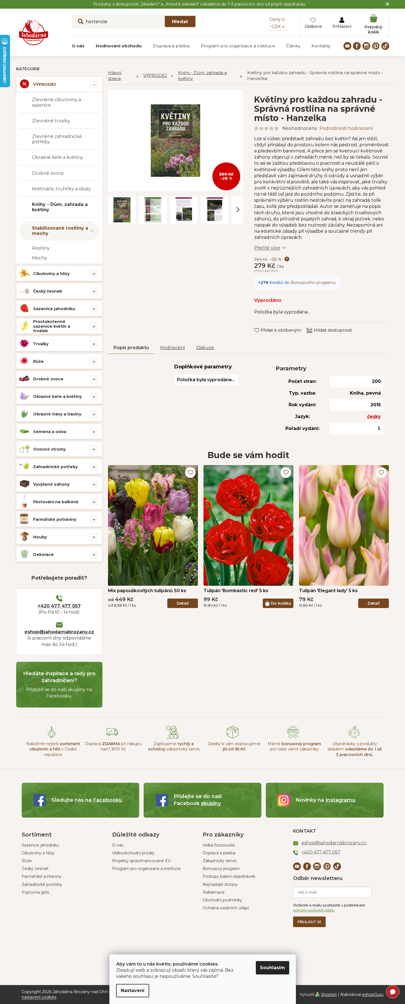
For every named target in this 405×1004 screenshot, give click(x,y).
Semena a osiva (49, 431)
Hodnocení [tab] (172, 347)
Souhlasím (272, 967)
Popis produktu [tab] (131, 347)
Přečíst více (267, 248)
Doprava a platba (219, 852)
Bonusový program (221, 868)
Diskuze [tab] (205, 347)
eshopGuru (373, 994)
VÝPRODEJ (44, 84)
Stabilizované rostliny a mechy (60, 230)
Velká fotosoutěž (219, 845)
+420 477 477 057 (59, 606)
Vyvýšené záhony (51, 484)
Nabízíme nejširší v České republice (53, 749)
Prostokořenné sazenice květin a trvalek (51, 326)
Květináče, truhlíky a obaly (61, 188)
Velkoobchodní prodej (133, 852)
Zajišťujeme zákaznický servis (174, 746)
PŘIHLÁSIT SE (309, 921)
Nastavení (132, 990)
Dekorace (43, 554)
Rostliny (41, 248)
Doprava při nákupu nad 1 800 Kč (113, 746)
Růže (38, 361)
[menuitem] (78, 46)
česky (374, 416)
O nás (117, 845)
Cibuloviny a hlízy (51, 273)
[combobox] (134, 21)
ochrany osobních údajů (313, 910)
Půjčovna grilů (35, 892)
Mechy (39, 258)
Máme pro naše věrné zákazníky (294, 746)
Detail (183, 603)
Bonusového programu (313, 282)
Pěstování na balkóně (55, 501)
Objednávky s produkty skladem (355, 749)
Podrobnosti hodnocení (346, 128)
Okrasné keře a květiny (57, 157)
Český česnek (47, 291)
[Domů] (123, 75)
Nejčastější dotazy (220, 884)
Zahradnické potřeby (55, 466)
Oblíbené (313, 26)
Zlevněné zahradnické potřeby (57, 139)
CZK (276, 26)
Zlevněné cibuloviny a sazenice (56, 102)
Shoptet (329, 994)
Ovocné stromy (49, 449)
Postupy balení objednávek (229, 876)
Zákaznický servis (219, 860)
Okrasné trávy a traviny (57, 414)
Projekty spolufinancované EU (141, 860)
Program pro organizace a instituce (146, 868)
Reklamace (214, 892)
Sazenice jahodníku (54, 308)
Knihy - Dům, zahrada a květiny (60, 207)
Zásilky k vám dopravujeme (234, 746)
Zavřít (264, 324)
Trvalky (40, 343)
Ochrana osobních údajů (226, 907)
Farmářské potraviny (54, 519)
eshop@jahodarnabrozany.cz (59, 632)
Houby (40, 536)
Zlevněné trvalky (51, 120)
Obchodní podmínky (222, 900)
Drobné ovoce (48, 173)
